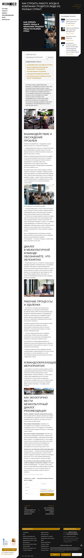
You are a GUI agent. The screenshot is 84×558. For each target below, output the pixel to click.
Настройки (77, 554)
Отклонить (66, 554)
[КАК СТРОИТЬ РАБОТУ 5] (49, 391)
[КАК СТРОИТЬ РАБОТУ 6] (39, 391)
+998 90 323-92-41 (8, 39)
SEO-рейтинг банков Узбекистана (71, 37)
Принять (55, 554)
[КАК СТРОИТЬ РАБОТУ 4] (29, 391)
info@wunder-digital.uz (72, 534)
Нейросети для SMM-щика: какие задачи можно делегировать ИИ (72, 30)
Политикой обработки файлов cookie (57, 551)
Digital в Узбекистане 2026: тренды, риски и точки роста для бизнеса (72, 21)
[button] (81, 545)
